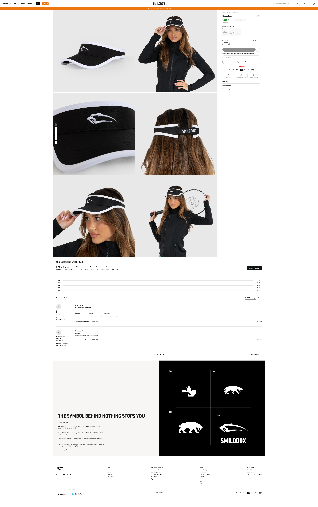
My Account (154, 476)
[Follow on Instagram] (61, 474)
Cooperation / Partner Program (254, 474)
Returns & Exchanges (156, 474)
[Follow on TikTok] (67, 474)
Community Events (156, 472)
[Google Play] (77, 494)
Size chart (257, 41)
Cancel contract (203, 476)
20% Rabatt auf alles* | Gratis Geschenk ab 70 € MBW (159, 8)
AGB (201, 483)
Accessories (110, 474)
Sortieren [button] (58, 298)
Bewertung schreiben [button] (254, 268)
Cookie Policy (203, 472)
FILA (38, 3)
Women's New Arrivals (227, 12)
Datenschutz (203, 479)
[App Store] (63, 494)
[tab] (250, 298)
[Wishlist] (258, 50)
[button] (155, 354)
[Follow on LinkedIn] (71, 474)
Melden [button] (93, 321)
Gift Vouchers (111, 476)
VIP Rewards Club (155, 469)
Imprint (201, 481)
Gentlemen (6, 3)
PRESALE (45, 3)
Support (153, 479)
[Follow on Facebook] (57, 474)
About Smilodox (250, 469)
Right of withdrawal (205, 474)
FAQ (152, 481)
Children (22, 3)
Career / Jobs (250, 472)
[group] (65, 267)
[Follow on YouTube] (64, 474)
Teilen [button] (97, 321)
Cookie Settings (203, 469)
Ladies (14, 3)
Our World (29, 3)
